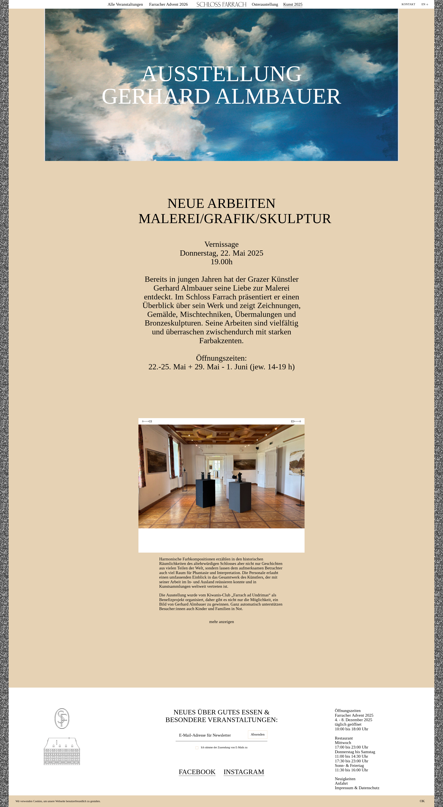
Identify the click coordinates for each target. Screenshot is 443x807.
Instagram (244, 772)
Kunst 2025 (292, 4)
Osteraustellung (265, 4)
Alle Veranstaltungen (125, 4)
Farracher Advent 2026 (168, 4)
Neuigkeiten (345, 779)
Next (296, 421)
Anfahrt (341, 783)
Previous (147, 421)
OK (422, 801)
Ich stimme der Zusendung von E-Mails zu (224, 747)
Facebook (197, 772)
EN (423, 4)
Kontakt (408, 4)
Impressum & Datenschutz (357, 788)
